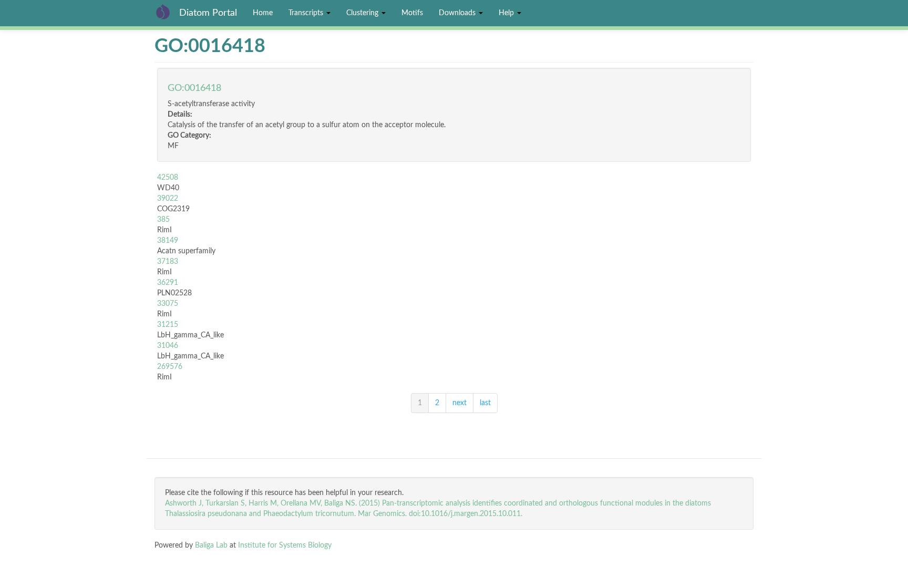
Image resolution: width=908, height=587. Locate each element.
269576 (169, 366)
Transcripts (306, 13)
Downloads (458, 13)
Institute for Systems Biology (285, 545)
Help (507, 13)
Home (263, 13)
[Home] (166, 11)
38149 (167, 240)
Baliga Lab (211, 545)
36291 (167, 282)
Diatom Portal (208, 13)
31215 (167, 324)
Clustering (363, 13)
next (459, 403)
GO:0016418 (194, 88)
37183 (167, 261)
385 (163, 219)
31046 (167, 345)
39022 (167, 198)
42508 (167, 177)
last (485, 403)
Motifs (412, 13)
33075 (167, 303)
